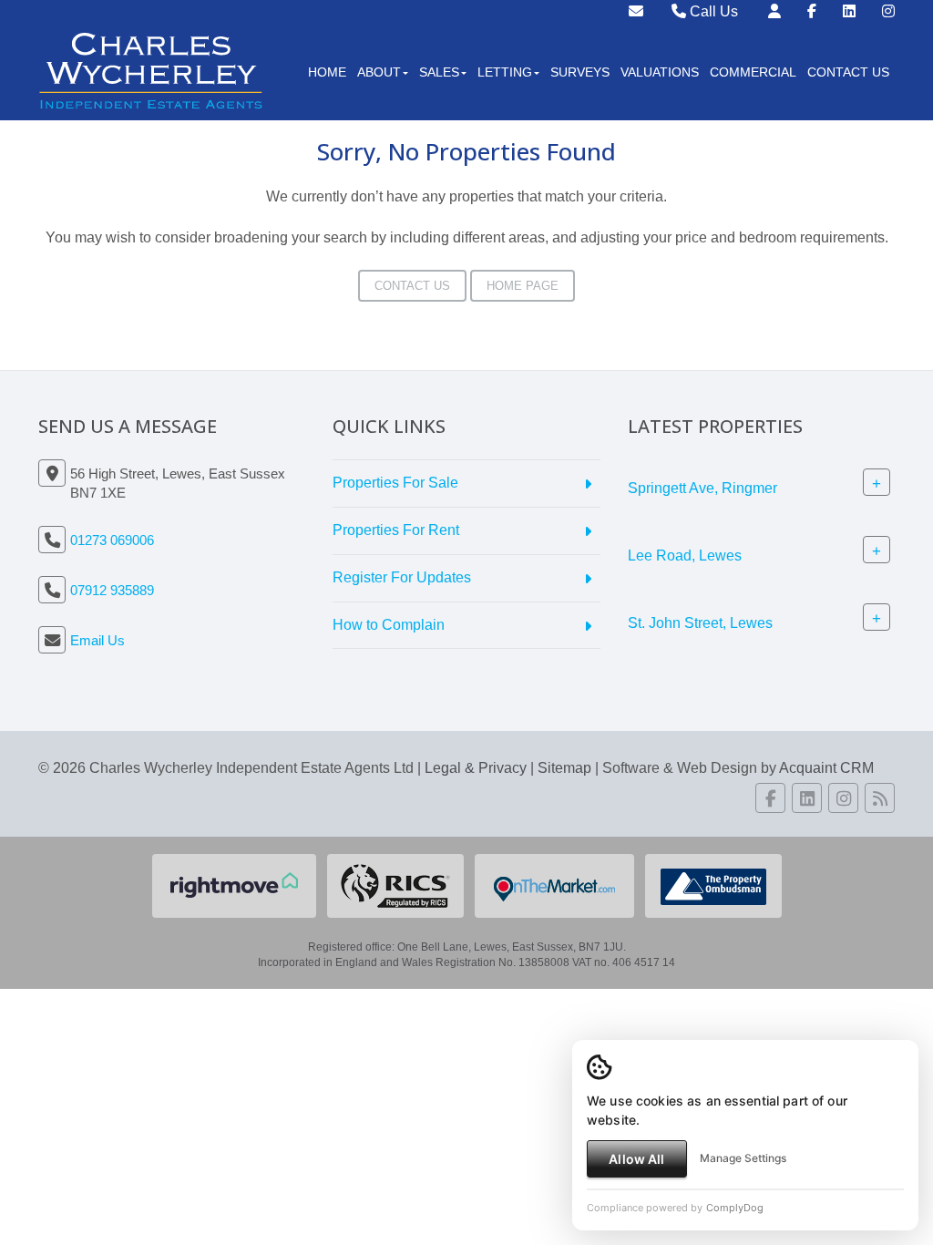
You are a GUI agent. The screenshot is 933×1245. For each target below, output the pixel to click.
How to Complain (389, 625)
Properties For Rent (396, 530)
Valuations (659, 72)
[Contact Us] (774, 11)
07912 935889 (112, 590)
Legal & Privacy (476, 768)
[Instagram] (888, 11)
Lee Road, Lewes (685, 555)
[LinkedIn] (849, 11)
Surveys (580, 72)
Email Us (97, 640)
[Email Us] (636, 11)
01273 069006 (112, 540)
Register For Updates (402, 577)
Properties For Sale (395, 482)
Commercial (753, 72)
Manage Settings (743, 1158)
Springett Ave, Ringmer (702, 488)
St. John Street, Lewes (700, 623)
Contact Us (848, 72)
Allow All (636, 1159)
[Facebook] (811, 11)
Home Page (523, 286)
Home (327, 72)
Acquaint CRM (826, 768)
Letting (504, 72)
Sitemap (564, 768)
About (379, 72)
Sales (439, 72)
